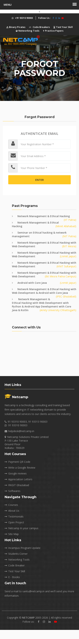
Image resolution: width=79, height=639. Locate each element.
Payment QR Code (19, 461)
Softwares (14, 491)
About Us (13, 510)
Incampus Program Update (24, 548)
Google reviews (17, 473)
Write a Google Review (21, 467)
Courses (13, 505)
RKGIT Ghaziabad (18, 485)
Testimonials (16, 516)
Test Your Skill (64, 27)
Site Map (13, 534)
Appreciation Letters (20, 479)
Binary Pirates (16, 27)
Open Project (16, 522)
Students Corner (18, 553)
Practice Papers (54, 30)
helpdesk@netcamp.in (21, 431)
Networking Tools (28, 30)
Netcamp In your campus (23, 528)
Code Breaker (16, 565)
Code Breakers (41, 27)
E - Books (14, 577)
